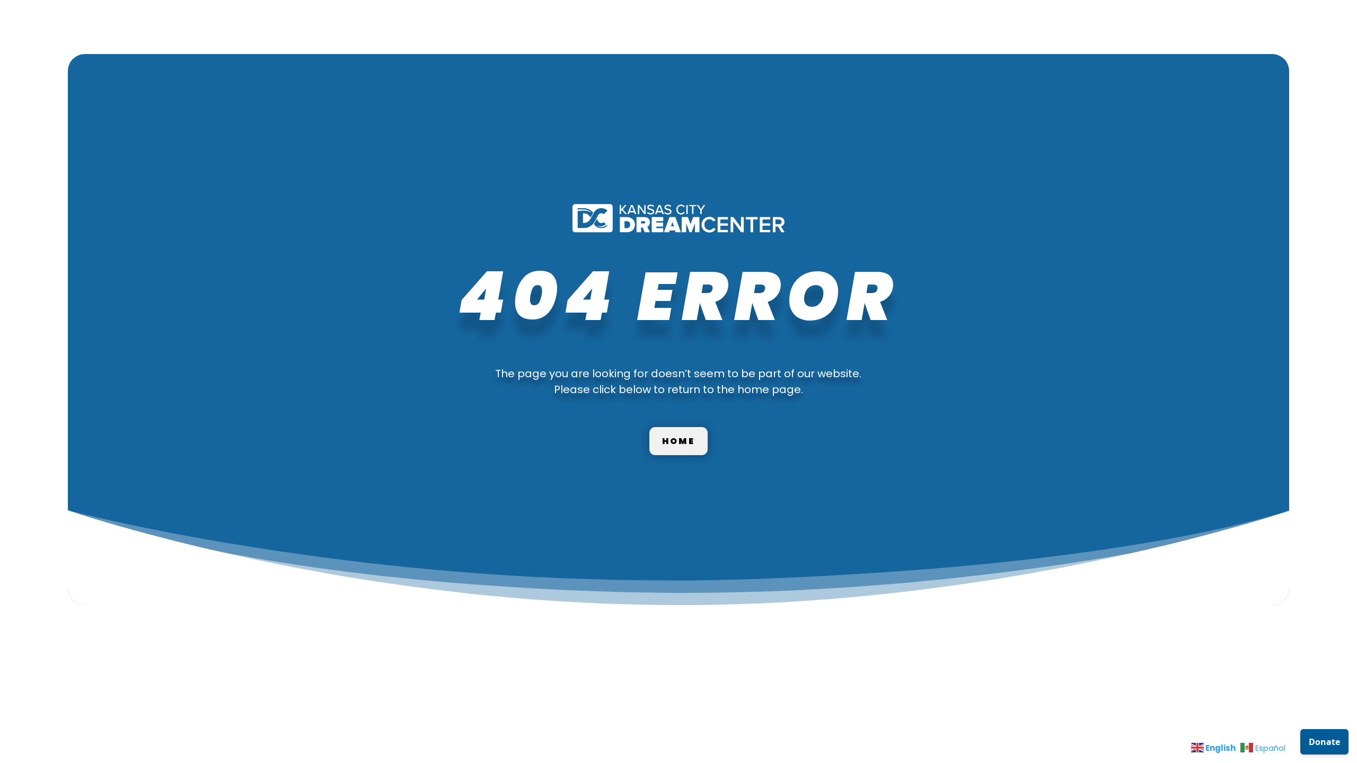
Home (678, 441)
